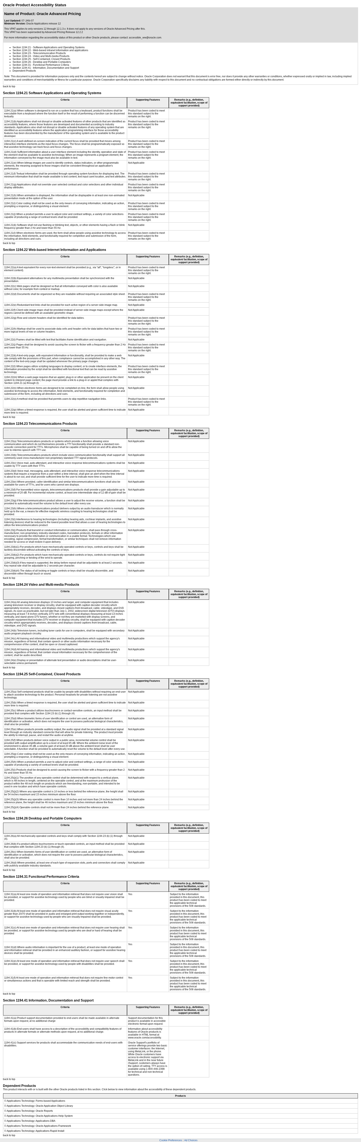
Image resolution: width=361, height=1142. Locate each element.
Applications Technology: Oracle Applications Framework (39, 1125)
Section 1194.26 (22, 62)
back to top (9, 86)
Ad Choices (190, 1140)
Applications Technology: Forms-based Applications (36, 1100)
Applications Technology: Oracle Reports (30, 1110)
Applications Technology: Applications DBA (31, 1120)
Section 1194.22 (22, 50)
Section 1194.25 (22, 59)
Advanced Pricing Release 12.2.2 (64, 32)
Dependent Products (24, 70)
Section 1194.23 (22, 53)
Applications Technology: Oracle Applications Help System (40, 1115)
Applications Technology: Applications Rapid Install (35, 1130)
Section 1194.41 (22, 67)
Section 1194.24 (22, 56)
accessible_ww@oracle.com (145, 37)
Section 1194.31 (22, 64)
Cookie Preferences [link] (170, 1140)
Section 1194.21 (22, 47)
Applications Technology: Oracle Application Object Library (40, 1105)
